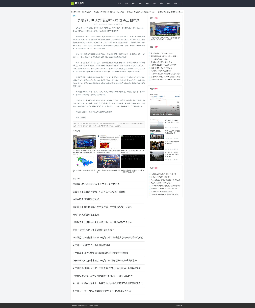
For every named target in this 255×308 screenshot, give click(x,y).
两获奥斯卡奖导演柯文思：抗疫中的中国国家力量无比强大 (132, 171)
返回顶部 (178, 305)
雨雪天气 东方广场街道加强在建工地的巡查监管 (132, 151)
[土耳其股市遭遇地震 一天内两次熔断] (165, 104)
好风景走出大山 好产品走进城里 (161, 71)
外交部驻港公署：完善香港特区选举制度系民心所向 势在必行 (102, 275)
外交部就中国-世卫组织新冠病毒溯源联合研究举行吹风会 (100, 252)
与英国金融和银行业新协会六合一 (161, 183)
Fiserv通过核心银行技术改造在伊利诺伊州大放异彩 (167, 180)
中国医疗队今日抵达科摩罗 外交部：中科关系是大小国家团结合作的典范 (108, 237)
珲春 (126, 3)
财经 (154, 3)
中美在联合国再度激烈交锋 (86, 199)
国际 (147, 3)
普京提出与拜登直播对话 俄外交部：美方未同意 (101, 12)
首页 (119, 3)
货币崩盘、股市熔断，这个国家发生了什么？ (133, 12)
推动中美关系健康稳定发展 (86, 214)
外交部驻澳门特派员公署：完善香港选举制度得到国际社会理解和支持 (107, 268)
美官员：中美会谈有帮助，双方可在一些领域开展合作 (99, 191)
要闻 (133, 3)
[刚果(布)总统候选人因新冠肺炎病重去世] (157, 134)
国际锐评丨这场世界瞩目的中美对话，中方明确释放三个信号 (102, 206)
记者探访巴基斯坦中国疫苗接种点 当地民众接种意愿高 (168, 80)
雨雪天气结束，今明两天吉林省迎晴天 (84, 171)
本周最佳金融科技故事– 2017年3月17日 (163, 174)
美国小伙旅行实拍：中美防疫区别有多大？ (93, 229)
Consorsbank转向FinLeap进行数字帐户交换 (164, 194)
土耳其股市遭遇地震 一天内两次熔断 (162, 114)
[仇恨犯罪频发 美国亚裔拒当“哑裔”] (157, 145)
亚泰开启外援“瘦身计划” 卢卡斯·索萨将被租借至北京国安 (108, 151)
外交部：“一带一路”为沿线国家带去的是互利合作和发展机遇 (102, 290)
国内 (140, 3)
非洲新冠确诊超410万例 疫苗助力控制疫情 (164, 56)
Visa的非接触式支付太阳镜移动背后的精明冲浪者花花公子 (169, 186)
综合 (175, 3)
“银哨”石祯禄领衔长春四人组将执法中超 (108, 171)
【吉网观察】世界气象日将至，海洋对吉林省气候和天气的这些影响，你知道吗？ (84, 152)
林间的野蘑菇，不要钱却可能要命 (161, 68)
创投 (168, 3)
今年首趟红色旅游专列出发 (159, 59)
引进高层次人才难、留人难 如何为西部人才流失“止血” (167, 77)
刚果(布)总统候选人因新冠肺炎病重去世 (163, 12)
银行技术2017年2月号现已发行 (160, 177)
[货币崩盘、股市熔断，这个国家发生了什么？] (157, 124)
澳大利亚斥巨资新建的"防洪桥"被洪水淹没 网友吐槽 (172, 154)
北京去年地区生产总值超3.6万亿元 (162, 53)
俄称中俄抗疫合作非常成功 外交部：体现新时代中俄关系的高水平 (105, 260)
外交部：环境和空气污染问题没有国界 (91, 245)
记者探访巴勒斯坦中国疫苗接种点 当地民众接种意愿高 (168, 74)
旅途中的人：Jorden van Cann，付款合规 (164, 189)
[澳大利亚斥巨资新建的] (157, 156)
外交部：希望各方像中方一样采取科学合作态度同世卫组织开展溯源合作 (108, 283)
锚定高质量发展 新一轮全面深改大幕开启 (164, 65)
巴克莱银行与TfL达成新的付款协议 (162, 192)
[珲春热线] (78, 3)
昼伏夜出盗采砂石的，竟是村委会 (161, 62)
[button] (157, 34)
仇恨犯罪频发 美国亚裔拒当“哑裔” (172, 143)
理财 (161, 3)
